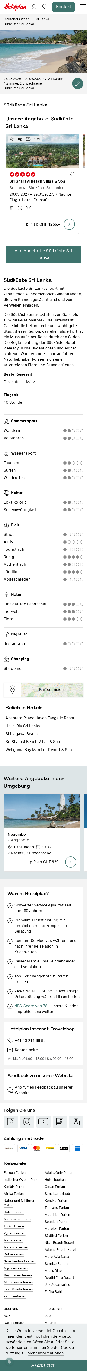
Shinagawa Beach (22, 734)
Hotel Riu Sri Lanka (23, 726)
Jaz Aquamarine (57, 1284)
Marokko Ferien (57, 1228)
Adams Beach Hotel (60, 1249)
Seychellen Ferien (18, 1275)
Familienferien (15, 1296)
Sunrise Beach (56, 1263)
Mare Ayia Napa (57, 1256)
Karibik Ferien (14, 1186)
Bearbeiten (77, 83)
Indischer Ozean (17, 19)
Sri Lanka (42, 19)
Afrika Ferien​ (14, 1193)
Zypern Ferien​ (15, 1233)
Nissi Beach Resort (59, 1242)
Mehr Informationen (46, 1353)
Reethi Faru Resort (59, 1277)
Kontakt (63, 7)
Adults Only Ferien (59, 1172)
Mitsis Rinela (55, 1270)
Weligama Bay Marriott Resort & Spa (39, 750)
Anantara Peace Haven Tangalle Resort (41, 718)
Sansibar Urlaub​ (57, 1193)
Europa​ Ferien (15, 1172)
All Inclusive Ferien (18, 1282)
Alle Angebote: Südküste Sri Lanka (43, 254)
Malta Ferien (13, 1240)
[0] (44, 7)
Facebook (11, 1122)
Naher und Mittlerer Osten (19, 1203)
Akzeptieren (43, 1365)
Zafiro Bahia (54, 1291)
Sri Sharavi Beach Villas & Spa (33, 742)
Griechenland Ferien (20, 1261)
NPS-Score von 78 (30, 1006)
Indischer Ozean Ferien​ (22, 1179)
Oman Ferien (55, 1186)
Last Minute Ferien (18, 1289)
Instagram (27, 1122)
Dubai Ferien (14, 1254)
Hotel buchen (55, 1179)
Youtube (43, 1122)
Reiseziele (15, 1163)
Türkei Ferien (14, 1226)
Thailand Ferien (57, 1207)
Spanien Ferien (56, 1221)
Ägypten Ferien (16, 1268)
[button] (42, 832)
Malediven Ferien (17, 1219)
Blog (60, 1122)
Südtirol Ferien (56, 1235)
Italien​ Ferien (14, 1212)
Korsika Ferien (56, 1200)
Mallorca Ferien (16, 1247)
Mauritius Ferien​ (57, 1214)
